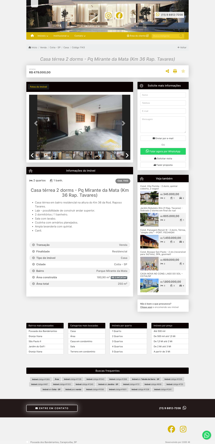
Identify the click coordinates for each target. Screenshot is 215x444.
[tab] (38, 87)
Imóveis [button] (42, 35)
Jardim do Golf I (37, 346)
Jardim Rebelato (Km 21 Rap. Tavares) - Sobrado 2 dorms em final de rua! (161, 209)
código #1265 (41, 379)
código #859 (153, 384)
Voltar (183, 47)
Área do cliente (137, 35)
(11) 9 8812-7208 (172, 14)
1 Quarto (116, 331)
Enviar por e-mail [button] (164, 138)
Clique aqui (146, 307)
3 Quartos (117, 341)
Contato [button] (78, 35)
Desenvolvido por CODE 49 (177, 442)
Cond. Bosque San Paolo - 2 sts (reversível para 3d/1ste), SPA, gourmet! (163, 253)
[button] (36, 123)
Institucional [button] (60, 35)
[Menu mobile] (32, 36)
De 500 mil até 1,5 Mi (165, 336)
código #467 (39, 384)
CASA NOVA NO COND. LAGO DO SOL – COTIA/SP (161, 275)
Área (72, 336)
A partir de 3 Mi (162, 351)
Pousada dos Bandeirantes (43, 331)
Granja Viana (35, 336)
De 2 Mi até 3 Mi (162, 346)
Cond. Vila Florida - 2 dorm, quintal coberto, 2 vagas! (158, 187)
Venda (43, 47)
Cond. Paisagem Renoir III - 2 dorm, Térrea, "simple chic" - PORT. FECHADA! (163, 231)
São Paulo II (35, 341)
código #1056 (95, 389)
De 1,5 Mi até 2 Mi (163, 341)
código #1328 (140, 389)
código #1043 (95, 379)
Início (34, 47)
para (73, 389)
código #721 (131, 384)
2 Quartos (117, 336)
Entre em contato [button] (53, 408)
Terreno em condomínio (82, 351)
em (145, 379)
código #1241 (163, 389)
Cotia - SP (55, 47)
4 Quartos (117, 346)
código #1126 (72, 379)
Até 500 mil (159, 331)
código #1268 (118, 379)
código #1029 (173, 379)
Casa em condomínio (81, 341)
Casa (66, 47)
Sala (72, 346)
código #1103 (62, 384)
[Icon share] (108, 15)
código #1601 (118, 389)
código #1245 (84, 384)
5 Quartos (117, 351)
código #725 (175, 384)
